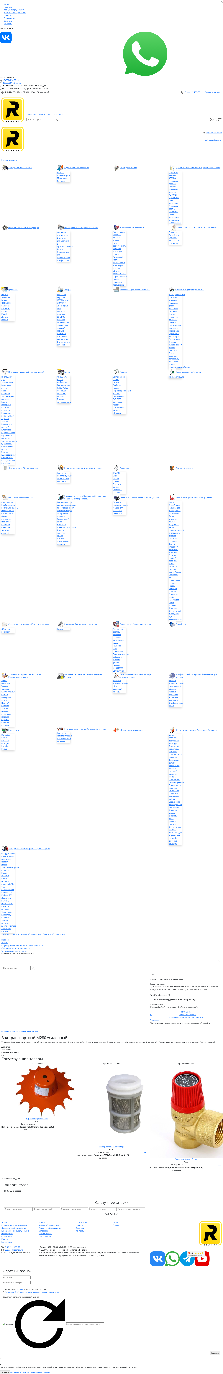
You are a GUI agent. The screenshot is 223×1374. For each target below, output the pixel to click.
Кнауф (4, 314)
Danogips (5, 735)
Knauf (4, 737)
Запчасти (61, 473)
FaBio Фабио (62, 388)
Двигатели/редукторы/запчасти (174, 749)
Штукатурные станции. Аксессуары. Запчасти (196, 730)
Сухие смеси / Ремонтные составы (135, 624)
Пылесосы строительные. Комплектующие (139, 497)
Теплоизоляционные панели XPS (135, 289)
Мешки (116, 240)
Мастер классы (45, 1233)
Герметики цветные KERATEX (173, 184)
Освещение (125, 468)
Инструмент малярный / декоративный (26, 372)
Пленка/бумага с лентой (5, 706)
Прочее (172, 591)
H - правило (174, 513)
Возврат (116, 1225)
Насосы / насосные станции (173, 774)
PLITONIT (5, 305)
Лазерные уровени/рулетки (188, 372)
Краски (4, 1239)
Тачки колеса (119, 262)
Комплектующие (176, 377)
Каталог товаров (9, 160)
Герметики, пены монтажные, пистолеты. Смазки (198, 167)
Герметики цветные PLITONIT (173, 192)
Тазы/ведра (174, 600)
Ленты (60, 249)
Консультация (45, 1236)
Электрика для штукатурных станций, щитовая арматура (175, 838)
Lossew (116, 481)
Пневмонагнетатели (66, 527)
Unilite (116, 487)
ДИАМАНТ (61, 303)
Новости (7, 15)
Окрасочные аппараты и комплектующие (83, 468)
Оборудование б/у (128, 167)
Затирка (67, 289)
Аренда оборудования (14, 9)
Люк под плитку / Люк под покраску (24, 468)
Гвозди (116, 382)
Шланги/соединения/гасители (63, 541)
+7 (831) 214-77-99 (11, 80)
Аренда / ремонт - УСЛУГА (20, 167)
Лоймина (5, 297)
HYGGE (4, 294)
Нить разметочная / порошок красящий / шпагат (119, 248)
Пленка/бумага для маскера (6, 714)
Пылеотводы (174, 339)
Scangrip (117, 484)
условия (20, 1289)
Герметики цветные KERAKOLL (173, 175)
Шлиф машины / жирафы (117, 689)
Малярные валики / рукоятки (6, 407)
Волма (4, 749)
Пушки (4, 864)
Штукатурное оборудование (14, 1225)
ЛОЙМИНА (62, 382)
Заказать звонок (212, 92)
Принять (5, 1372)
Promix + (5, 746)
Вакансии (8, 21)
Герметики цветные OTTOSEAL (173, 209)
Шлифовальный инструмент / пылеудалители (8, 458)
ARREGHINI (62, 377)
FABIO (4, 300)
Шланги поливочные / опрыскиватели (120, 274)
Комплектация (17, 1031)
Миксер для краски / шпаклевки (6, 427)
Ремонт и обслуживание (15, 12)
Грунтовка (13, 289)
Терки (171, 602)
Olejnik (116, 475)
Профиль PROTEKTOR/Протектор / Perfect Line (197, 227)
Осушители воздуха (184, 468)
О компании (9, 18)
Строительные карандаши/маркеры (8, 435)
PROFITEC (5, 308)
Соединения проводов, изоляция (7, 915)
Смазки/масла (175, 222)
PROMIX (5, 311)
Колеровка (43, 1231)
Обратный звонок (213, 140)
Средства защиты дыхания (5, 530)
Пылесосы (117, 513)
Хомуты (116, 268)
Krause (60, 629)
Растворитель (63, 385)
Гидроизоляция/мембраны (76, 167)
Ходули (4, 452)
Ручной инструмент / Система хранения (194, 497)
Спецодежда (7, 502)
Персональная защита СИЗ (20, 497)
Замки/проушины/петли (174, 524)
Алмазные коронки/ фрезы (173, 311)
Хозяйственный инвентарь (132, 227)
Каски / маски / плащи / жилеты (119, 235)
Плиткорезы (7, 1233)
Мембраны (62, 178)
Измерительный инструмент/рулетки (176, 533)
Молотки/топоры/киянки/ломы (175, 569)
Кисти (4, 402)
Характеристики (31, 1031)
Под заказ (154, 1020)
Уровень (173, 605)
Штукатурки (118, 671)
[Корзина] (219, 120)
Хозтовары (118, 265)
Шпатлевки (13, 730)
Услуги (42, 1222)
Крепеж (123, 372)
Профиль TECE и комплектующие (23, 227)
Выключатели (7, 889)
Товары (4, 1222)
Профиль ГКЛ (63, 260)
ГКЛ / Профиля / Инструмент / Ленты (81, 227)
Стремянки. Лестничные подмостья (80, 624)
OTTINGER (6, 303)
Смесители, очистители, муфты (174, 796)
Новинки (8, 7)
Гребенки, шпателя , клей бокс (173, 320)
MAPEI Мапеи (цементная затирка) (63, 325)
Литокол (5, 317)
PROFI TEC (61, 393)
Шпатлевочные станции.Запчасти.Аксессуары (85, 729)
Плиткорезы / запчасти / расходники (175, 328)
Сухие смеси (7, 1236)
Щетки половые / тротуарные (118, 282)
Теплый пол (181, 624)
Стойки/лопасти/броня (61, 533)
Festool (116, 478)
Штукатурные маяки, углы (131, 730)
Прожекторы (7, 903)
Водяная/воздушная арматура (174, 740)
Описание (6, 1031)
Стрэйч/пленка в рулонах (5, 722)
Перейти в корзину (187, 1014)
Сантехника (174, 790)
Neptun (4, 861)
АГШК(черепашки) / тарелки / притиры (177, 297)
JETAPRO (116, 473)
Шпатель (173, 608)
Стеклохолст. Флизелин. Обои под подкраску (28, 624)
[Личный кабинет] (211, 120)
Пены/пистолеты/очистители (174, 217)
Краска (67, 372)
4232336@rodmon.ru (12, 83)
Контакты (8, 23)
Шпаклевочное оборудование (15, 1231)
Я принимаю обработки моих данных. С (32, 1291)
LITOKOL (5, 740)
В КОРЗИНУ (186, 1012)
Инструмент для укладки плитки (189, 289)
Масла (171, 735)
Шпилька (117, 413)
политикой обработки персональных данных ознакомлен (32, 1292)
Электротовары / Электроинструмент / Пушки (29, 848)
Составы (61, 181)
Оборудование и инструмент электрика (8, 856)
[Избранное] (215, 120)
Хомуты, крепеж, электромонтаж (8, 923)
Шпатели (5, 463)
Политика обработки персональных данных (30, 1372)
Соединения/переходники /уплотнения (175, 805)
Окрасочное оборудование (13, 1228)
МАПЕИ (4, 319)
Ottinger (5, 743)
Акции (6, 4)
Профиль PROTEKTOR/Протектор (174, 240)
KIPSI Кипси (62, 300)
